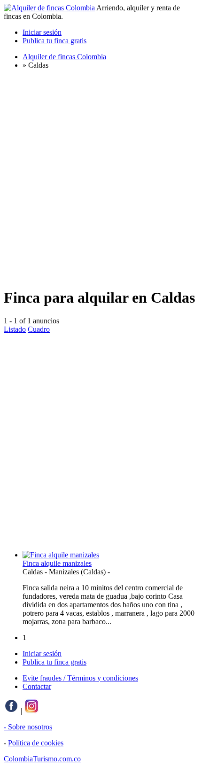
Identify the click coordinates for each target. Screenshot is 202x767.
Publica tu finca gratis (54, 41)
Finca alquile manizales (57, 563)
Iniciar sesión (42, 32)
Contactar (37, 686)
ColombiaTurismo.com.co (42, 759)
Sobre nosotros (30, 727)
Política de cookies (35, 743)
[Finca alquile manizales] (61, 555)
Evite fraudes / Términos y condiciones (80, 678)
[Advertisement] (101, 178)
